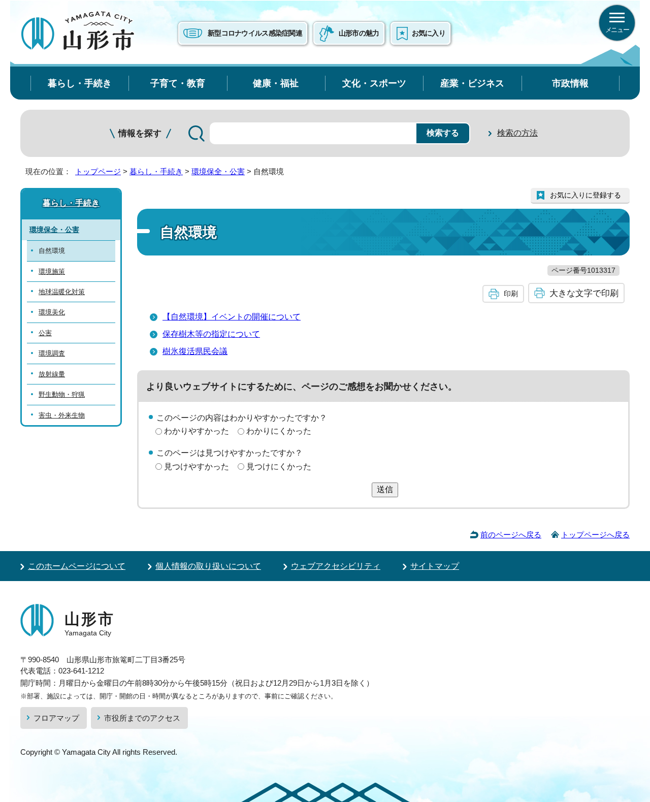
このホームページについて (76, 566)
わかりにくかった (278, 431)
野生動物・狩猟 (62, 394)
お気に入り (428, 33)
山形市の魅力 (359, 33)
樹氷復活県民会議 (195, 351)
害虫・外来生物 (62, 415)
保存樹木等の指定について (211, 334)
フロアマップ (56, 718)
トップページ (98, 171)
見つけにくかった (278, 466)
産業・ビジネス (472, 83)
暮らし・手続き (80, 83)
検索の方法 (517, 133)
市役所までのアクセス (142, 718)
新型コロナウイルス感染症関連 (255, 33)
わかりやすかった (196, 431)
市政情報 (570, 83)
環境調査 (52, 353)
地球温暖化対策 (62, 292)
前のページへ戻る (510, 534)
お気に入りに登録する (585, 195)
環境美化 (52, 312)
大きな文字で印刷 (584, 293)
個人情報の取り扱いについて (208, 566)
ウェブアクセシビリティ (335, 566)
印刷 (511, 294)
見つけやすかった (196, 466)
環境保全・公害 (218, 171)
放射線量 (52, 374)
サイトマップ (434, 566)
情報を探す (139, 133)
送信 (385, 489)
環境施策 (52, 271)
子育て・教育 (177, 83)
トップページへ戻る (595, 534)
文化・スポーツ (374, 83)
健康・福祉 (276, 83)
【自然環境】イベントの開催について (231, 316)
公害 (45, 333)
